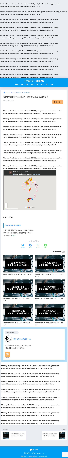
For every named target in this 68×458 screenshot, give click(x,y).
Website (7, 357)
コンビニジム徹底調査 (34, 81)
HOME (35, 449)
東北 (22, 84)
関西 (37, 84)
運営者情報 (27, 453)
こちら (14, 236)
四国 (47, 84)
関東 (27, 84)
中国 (42, 84)
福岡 (63, 252)
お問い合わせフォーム (38, 453)
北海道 (16, 84)
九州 (52, 84)
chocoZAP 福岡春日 (13, 225)
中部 (32, 84)
